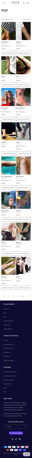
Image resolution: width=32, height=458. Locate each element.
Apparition (4, 211)
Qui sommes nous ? (9, 344)
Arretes (18, 211)
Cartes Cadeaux (8, 329)
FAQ (5, 388)
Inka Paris (9, 453)
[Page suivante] (28, 296)
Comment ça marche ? (10, 376)
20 (23, 296)
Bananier (4, 277)
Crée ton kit (7, 325)
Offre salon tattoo (9, 360)
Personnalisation (8, 321)
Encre (5, 313)
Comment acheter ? (9, 380)
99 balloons (5, 42)
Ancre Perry (20, 176)
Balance (18, 242)
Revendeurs (7, 356)
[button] (4, 3)
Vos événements (8, 348)
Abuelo (18, 42)
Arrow (3, 242)
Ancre (18, 142)
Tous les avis (7, 384)
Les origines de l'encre (10, 372)
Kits (5, 317)
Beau (17, 277)
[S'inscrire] (25, 427)
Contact (6, 340)
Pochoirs (6, 309)
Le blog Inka (7, 352)
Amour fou (4, 108)
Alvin (18, 76)
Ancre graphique (6, 176)
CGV (5, 392)
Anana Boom (20, 108)
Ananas (3, 142)
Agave (3, 76)
